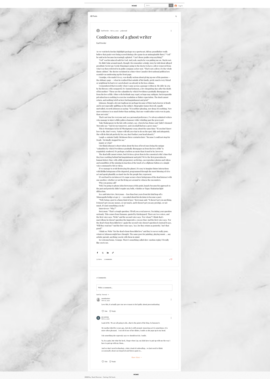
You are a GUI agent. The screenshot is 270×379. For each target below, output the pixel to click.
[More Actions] (171, 299)
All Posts (93, 16)
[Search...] (171, 5)
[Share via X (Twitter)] (103, 253)
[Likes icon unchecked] (102, 311)
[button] (176, 16)
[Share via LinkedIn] (108, 253)
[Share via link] (113, 253)
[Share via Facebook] (97, 253)
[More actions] (171, 30)
